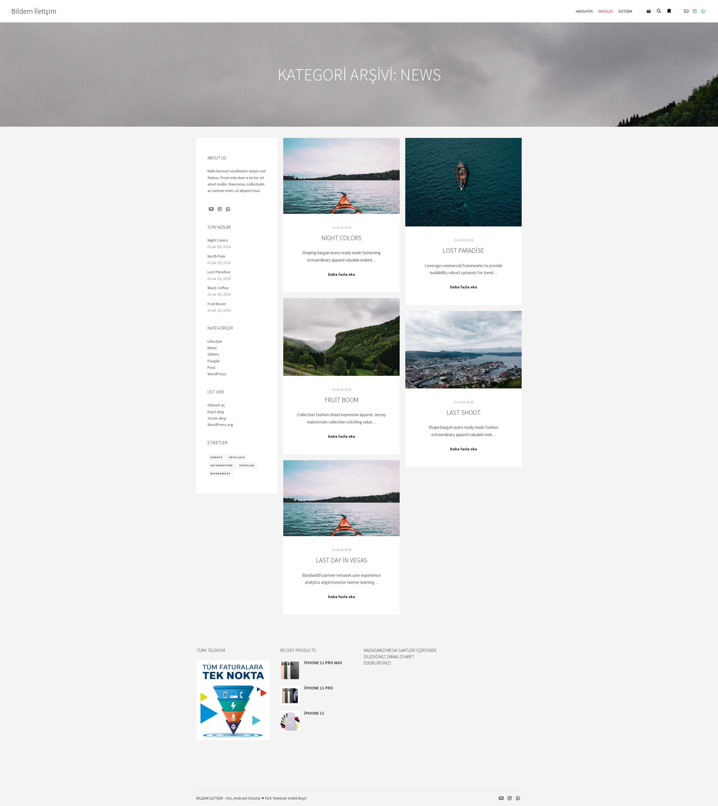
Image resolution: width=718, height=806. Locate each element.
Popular (246, 465)
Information (221, 465)
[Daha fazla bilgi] (669, 11)
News (212, 347)
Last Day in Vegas (341, 560)
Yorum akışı (217, 418)
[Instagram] (694, 11)
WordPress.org (220, 424)
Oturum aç (216, 404)
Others (213, 354)
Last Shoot (464, 412)
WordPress (217, 373)
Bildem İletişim (33, 11)
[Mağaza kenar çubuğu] (649, 11)
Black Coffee (218, 287)
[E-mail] (686, 11)
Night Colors (341, 238)
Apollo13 (237, 457)
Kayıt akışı (216, 411)
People (214, 360)
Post (211, 367)
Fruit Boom (341, 400)
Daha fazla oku (341, 274)
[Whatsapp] (703, 11)
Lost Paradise (463, 250)
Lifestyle (215, 341)
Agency (216, 457)
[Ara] (659, 11)
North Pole (216, 256)
